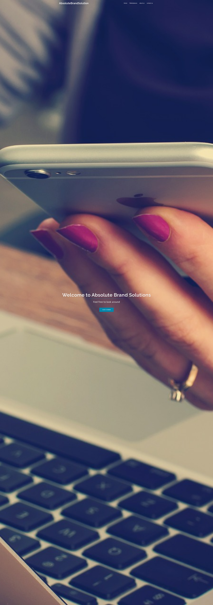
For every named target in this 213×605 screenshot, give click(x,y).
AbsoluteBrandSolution (74, 3)
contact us (150, 3)
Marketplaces (133, 3)
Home (125, 3)
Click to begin (106, 309)
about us (142, 3)
